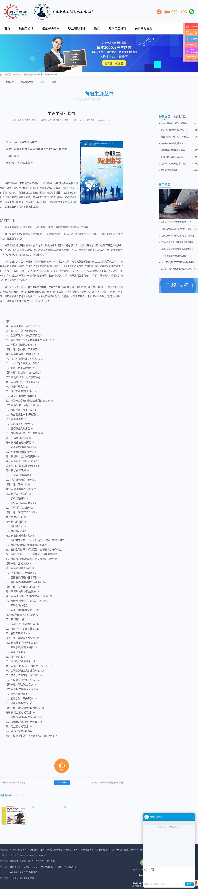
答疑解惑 (14, 861)
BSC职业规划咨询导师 (126, 850)
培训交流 (14, 855)
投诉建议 (24, 872)
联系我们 (33, 872)
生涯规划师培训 (70, 850)
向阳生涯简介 (16, 867)
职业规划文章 (30, 74)
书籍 (40, 74)
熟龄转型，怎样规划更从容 (173, 150)
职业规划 (17, 74)
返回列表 (62, 782)
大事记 (27, 867)
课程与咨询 (26, 28)
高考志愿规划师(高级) (104, 850)
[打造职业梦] (77, 816)
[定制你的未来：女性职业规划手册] (45, 816)
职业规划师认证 (86, 850)
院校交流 (33, 855)
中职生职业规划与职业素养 (107, 782)
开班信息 (14, 878)
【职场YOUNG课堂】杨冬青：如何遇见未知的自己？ (179, 236)
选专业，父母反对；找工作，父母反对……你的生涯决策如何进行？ (176, 163)
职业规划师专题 (27, 878)
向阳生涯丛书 (51, 74)
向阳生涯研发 (47, 867)
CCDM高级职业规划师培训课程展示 (177, 242)
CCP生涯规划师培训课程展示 (174, 256)
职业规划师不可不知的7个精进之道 (176, 137)
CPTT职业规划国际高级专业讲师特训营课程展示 (179, 262)
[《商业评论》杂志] (14, 816)
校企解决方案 (50, 28)
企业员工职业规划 (54, 850)
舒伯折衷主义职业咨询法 (172, 157)
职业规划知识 (27, 82)
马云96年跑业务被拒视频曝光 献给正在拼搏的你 (179, 269)
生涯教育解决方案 (36, 850)
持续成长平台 (61, 867)
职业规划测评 (77, 28)
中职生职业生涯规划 (13, 782)
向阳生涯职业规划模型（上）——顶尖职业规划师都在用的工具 (176, 143)
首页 (7, 28)
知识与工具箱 (117, 28)
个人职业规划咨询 (18, 850)
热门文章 (180, 116)
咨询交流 (24, 855)
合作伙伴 (14, 872)
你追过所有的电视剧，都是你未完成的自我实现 (176, 123)
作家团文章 (9, 82)
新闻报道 (72, 867)
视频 (54, 82)
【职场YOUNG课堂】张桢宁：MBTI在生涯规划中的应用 (179, 229)
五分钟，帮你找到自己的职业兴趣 (176, 130)
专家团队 (35, 867)
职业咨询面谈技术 (169, 170)
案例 (97, 28)
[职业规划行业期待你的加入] (178, 204)
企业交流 (43, 855)
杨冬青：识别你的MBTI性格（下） (176, 222)
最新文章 (164, 116)
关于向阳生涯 (143, 28)
